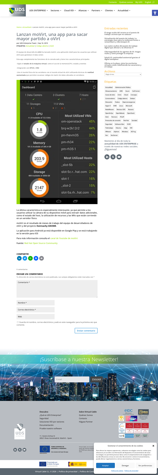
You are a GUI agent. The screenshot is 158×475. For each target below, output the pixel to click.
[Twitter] (25, 258)
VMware (108, 132)
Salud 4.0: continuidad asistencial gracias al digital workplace (122, 58)
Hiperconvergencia (128, 102)
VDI (131, 128)
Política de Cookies (88, 471)
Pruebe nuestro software (51, 428)
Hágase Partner (86, 421)
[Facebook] (36, 258)
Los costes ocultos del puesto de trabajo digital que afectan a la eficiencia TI (120, 47)
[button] (155, 13)
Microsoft (129, 106)
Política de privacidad (131, 471)
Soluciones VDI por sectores (52, 421)
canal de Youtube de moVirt (64, 238)
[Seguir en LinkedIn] (107, 156)
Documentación (47, 425)
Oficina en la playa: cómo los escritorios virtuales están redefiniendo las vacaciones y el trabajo (122, 65)
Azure (127, 91)
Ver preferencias (145, 465)
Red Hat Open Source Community (40, 243)
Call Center (136, 91)
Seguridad (108, 124)
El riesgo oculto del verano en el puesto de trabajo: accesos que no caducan (121, 33)
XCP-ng (133, 132)
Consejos (134, 95)
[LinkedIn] (19, 258)
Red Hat (126, 120)
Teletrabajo (109, 128)
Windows (125, 132)
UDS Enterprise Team (28, 43)
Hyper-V (108, 106)
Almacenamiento (111, 91)
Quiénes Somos (86, 415)
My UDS (138, 2)
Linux (121, 106)
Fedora (117, 102)
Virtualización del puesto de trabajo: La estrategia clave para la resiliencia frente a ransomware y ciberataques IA (122, 40)
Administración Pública (122, 87)
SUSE (129, 124)
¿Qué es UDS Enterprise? (50, 415)
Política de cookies (117, 471)
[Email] (41, 258)
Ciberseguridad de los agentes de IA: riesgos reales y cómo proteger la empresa (122, 52)
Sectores (55, 10)
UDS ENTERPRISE (37, 10)
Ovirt (52, 46)
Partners (96, 10)
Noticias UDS (121, 109)
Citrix (119, 95)
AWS (121, 91)
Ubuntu (118, 128)
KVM (114, 106)
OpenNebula (120, 113)
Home (19, 27)
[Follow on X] (113, 156)
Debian (132, 98)
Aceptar (105, 465)
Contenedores (110, 98)
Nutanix (130, 109)
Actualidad (123, 10)
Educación (108, 102)
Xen (106, 135)
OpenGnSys (109, 113)
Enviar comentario (86, 330)
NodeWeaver (109, 109)
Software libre (119, 124)
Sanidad (134, 120)
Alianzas (83, 10)
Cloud (126, 95)
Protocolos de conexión (113, 120)
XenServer (114, 135)
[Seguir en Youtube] (119, 156)
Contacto (113, 2)
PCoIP (122, 117)
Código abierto (42, 46)
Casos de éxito (110, 95)
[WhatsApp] (30, 258)
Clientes (109, 10)
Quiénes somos (126, 2)
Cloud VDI (69, 10)
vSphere (116, 132)
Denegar (125, 465)
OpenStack (131, 113)
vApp (125, 128)
